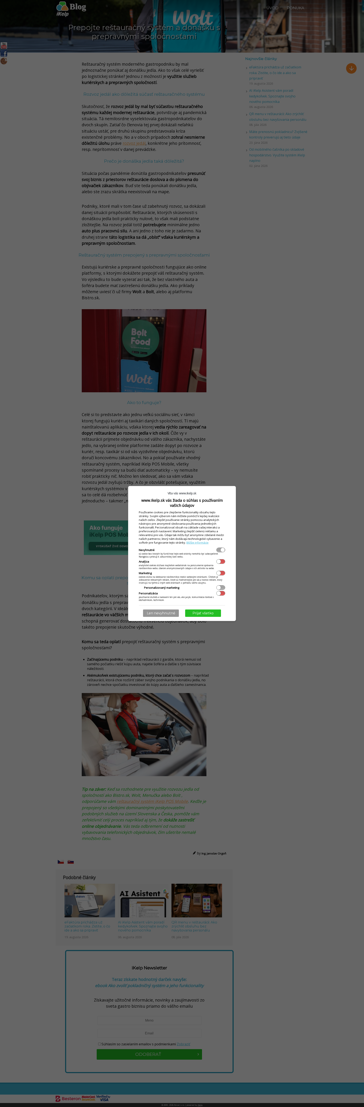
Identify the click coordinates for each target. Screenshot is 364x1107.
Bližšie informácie (197, 542)
